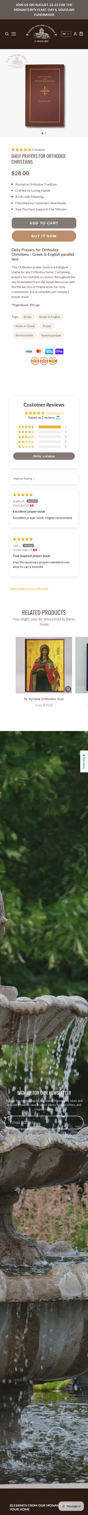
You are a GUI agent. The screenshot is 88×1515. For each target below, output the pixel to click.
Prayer (47, 326)
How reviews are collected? (29, 588)
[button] (42, 133)
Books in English (49, 316)
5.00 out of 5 (54, 413)
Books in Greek (25, 326)
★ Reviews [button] (84, 761)
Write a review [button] (44, 456)
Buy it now (44, 236)
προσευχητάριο (51, 335)
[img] (23, 495)
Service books (24, 335)
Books (28, 316)
